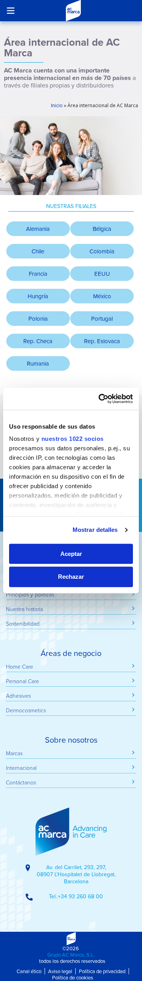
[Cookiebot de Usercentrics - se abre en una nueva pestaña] (100, 399)
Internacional (21, 767)
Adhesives (18, 695)
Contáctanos (21, 782)
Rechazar (71, 577)
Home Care (19, 666)
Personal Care (22, 681)
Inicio (57, 105)
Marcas (14, 753)
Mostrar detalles (95, 529)
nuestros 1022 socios (72, 438)
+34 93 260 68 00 (80, 896)
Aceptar (71, 553)
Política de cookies (72, 977)
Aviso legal (60, 971)
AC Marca (73, 10)
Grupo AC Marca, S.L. (71, 954)
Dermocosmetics (26, 710)
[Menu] (10, 10)
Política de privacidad (102, 971)
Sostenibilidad (22, 623)
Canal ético (29, 971)
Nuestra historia (24, 609)
